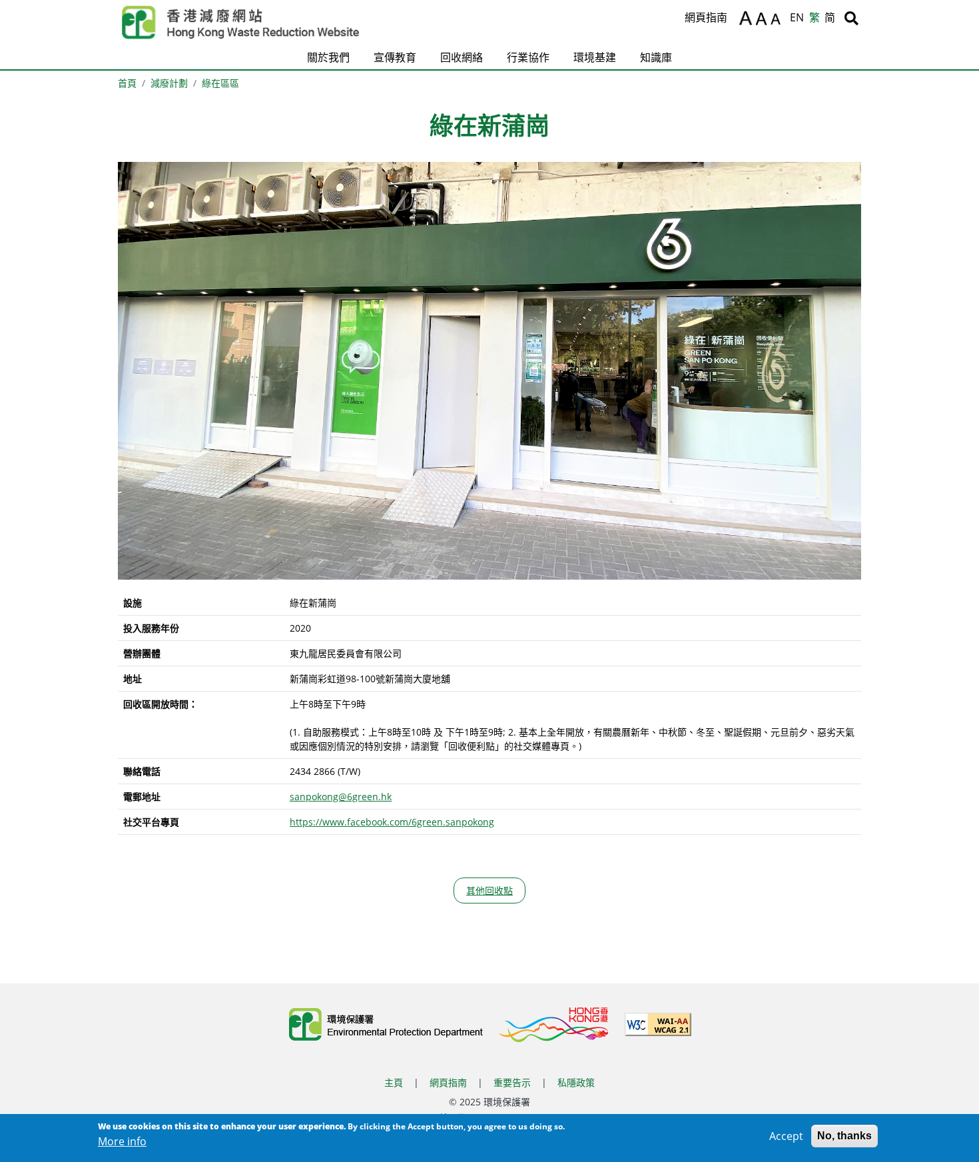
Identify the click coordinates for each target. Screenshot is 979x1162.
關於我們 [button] (328, 57)
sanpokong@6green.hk (341, 796)
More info (122, 1141)
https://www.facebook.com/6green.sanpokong (392, 822)
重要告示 (512, 1082)
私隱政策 (576, 1082)
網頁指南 (706, 17)
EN (797, 17)
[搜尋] (851, 18)
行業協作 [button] (528, 57)
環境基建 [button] (594, 57)
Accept (786, 1136)
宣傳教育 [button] (395, 57)
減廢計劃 (169, 83)
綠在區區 (220, 83)
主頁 (393, 1082)
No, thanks (844, 1135)
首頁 (127, 83)
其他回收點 (489, 890)
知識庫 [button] (656, 57)
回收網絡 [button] (461, 57)
